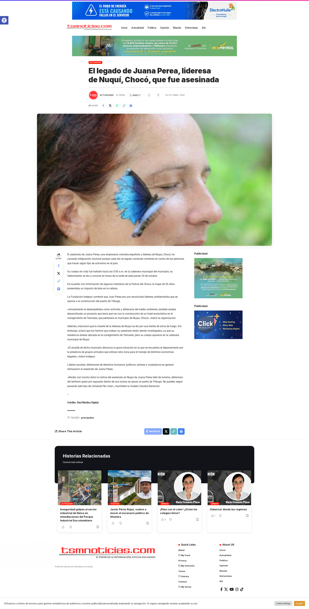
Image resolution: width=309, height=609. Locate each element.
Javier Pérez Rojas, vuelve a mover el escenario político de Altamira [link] (129, 513)
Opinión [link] (164, 504)
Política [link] (115, 504)
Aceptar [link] (299, 603)
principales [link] (87, 417)
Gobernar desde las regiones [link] (228, 509)
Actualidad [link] (95, 62)
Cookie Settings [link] (283, 603)
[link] (4, 20)
